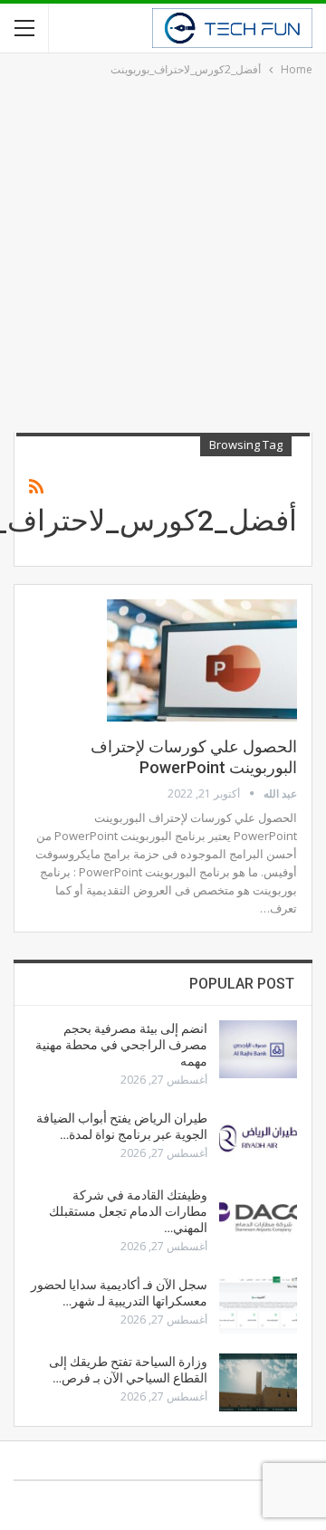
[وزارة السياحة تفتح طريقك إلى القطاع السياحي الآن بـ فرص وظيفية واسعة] (258, 1382)
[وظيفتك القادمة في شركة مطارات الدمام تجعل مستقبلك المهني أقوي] (258, 1216)
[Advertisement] (163, 252)
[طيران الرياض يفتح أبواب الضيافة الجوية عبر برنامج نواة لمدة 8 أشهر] (258, 1139)
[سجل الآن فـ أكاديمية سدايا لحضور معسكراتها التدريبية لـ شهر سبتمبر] (258, 1305)
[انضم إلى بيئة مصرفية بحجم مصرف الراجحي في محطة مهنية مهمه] (258, 1049)
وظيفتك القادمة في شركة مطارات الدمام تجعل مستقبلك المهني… (128, 1211)
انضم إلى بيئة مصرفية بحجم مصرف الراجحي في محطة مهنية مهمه (121, 1044)
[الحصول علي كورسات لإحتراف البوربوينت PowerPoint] (202, 660)
